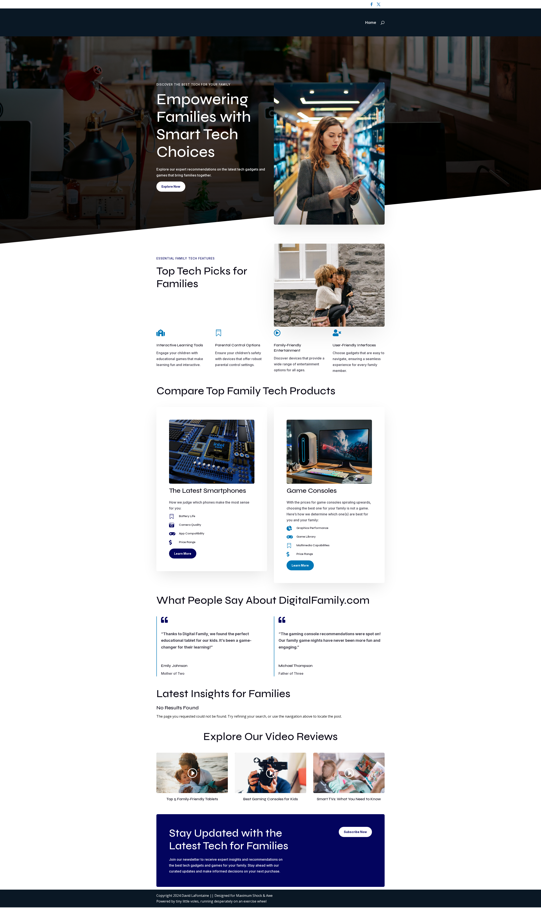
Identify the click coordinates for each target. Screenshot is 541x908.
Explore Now (170, 186)
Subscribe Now (355, 832)
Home (370, 23)
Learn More (182, 553)
